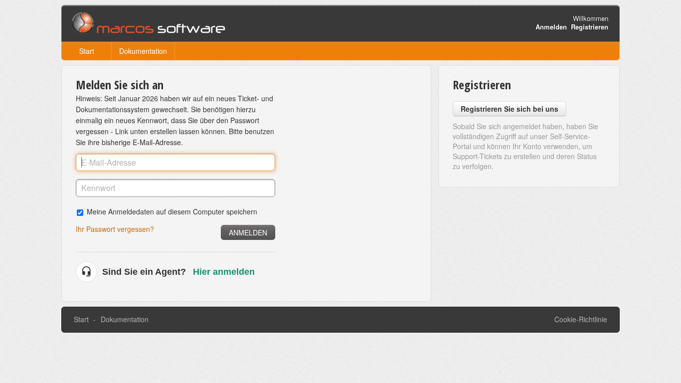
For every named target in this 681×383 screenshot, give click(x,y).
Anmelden (248, 232)
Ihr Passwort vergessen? (115, 229)
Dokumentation (143, 51)
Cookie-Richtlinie (580, 319)
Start (86, 51)
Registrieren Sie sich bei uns (509, 109)
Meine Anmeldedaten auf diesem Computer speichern (172, 211)
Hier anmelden (224, 272)
